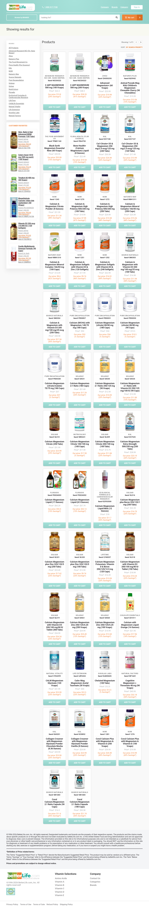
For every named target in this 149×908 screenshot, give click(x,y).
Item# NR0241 (79, 437)
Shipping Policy (66, 904)
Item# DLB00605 (105, 676)
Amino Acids (61, 878)
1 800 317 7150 (51, 7)
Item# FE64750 (80, 141)
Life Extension (14, 110)
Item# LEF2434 (80, 676)
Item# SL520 (80, 557)
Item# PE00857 (79, 318)
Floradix (12, 92)
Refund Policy (52, 904)
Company (105, 7)
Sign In (137, 7)
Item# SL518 (130, 557)
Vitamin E (59, 895)
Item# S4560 (105, 618)
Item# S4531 (79, 379)
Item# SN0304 (54, 318)
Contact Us (95, 878)
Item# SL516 (130, 495)
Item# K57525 (130, 437)
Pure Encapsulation (16, 80)
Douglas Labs (14, 113)
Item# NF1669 (130, 676)
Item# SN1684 (79, 795)
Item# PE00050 (130, 318)
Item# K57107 (130, 139)
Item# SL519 (54, 618)
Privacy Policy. (12, 904)
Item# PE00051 (105, 318)
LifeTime (12, 100)
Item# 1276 (130, 734)
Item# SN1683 (54, 795)
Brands (115, 7)
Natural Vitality (14, 107)
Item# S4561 (79, 618)
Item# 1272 (104, 199)
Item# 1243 (54, 199)
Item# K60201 (54, 734)
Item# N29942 (130, 78)
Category (124, 7)
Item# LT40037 (105, 557)
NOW (11, 71)
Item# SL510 (54, 437)
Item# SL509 (105, 437)
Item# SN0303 (130, 258)
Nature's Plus (14, 59)
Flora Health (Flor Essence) (19, 65)
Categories (95, 881)
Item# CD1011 (130, 618)
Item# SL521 (54, 557)
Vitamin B (59, 885)
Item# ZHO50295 (105, 78)
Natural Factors (15, 116)
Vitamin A (59, 881)
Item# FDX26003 (54, 495)
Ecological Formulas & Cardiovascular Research (18, 96)
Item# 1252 (104, 258)
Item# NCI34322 (54, 81)
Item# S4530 (105, 379)
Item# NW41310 (54, 258)
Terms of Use (25, 904)
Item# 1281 (104, 734)
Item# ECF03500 (104, 501)
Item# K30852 (79, 734)
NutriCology (13, 89)
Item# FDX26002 (79, 495)
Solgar (11, 86)
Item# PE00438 (54, 379)
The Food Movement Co (18, 62)
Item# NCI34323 (79, 81)
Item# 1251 (79, 258)
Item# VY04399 (54, 676)
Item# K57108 (104, 139)
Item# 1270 (79, 199)
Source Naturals (15, 77)
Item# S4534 (130, 379)
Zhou (11, 56)
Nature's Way (14, 74)
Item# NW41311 (129, 199)
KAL (10, 68)
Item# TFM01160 (54, 141)
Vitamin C (59, 888)
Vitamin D (59, 892)
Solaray (12, 83)
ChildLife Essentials (16, 103)
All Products (13, 48)
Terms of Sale (39, 904)
